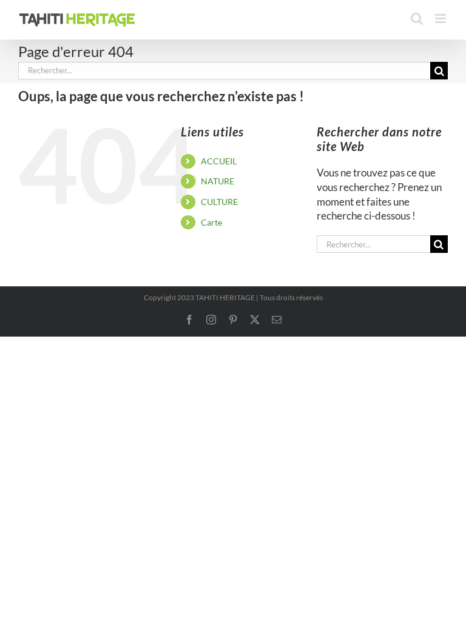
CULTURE (219, 201)
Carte (211, 222)
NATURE (217, 181)
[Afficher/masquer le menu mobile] (441, 18)
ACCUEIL (219, 161)
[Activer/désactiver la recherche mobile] (417, 18)
